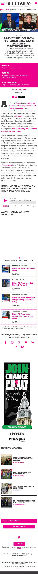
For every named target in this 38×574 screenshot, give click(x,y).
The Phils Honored (22, 473)
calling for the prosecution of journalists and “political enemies (22, 106)
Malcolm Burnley (19, 475)
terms (19, 549)
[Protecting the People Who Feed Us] (6, 502)
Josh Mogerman (19, 462)
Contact (15, 554)
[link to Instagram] (12, 342)
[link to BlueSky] (22, 347)
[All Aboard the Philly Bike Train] (6, 488)
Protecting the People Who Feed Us (24, 502)
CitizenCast (8, 9)
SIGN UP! (19, 544)
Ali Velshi (20, 90)
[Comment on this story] (13, 97)
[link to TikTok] (16, 347)
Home (1, 9)
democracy (7, 165)
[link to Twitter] (19, 342)
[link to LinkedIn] (32, 342)
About (5, 554)
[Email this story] (16, 97)
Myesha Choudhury (20, 504)
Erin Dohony (18, 490)
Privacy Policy (27, 554)
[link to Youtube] (26, 342)
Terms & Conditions (19, 555)
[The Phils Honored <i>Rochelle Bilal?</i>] (6, 474)
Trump (18, 103)
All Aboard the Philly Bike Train (23, 487)
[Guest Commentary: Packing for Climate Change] (6, 459)
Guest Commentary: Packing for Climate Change (23, 459)
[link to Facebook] (5, 342)
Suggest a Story (19, 527)
